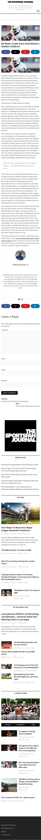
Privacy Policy (6, 834)
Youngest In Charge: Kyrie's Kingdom (27, 732)
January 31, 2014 (24, 756)
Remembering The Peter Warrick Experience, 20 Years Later (26, 676)
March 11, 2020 (19, 657)
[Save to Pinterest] (25, 52)
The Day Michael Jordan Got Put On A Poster (25, 643)
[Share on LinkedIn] (35, 52)
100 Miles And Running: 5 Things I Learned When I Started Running (29, 781)
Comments (20, 725)
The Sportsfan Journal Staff (9, 533)
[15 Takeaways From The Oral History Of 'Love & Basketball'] (6, 666)
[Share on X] (15, 52)
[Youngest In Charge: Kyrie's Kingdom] (9, 731)
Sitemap (4, 831)
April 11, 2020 (31, 648)
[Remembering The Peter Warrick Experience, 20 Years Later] (6, 676)
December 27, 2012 (19, 800)
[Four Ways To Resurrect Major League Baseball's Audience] (20, 513)
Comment (5, 330)
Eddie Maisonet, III (20, 648)
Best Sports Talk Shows (8, 825)
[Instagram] (22, 299)
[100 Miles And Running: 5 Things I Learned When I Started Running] (9, 779)
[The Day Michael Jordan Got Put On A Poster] (6, 645)
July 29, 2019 (30, 682)
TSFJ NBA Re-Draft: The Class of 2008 (16, 550)
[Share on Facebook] (5, 52)
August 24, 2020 (23, 566)
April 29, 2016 (23, 790)
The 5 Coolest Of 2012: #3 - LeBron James (18, 797)
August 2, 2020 (19, 598)
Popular (8, 725)
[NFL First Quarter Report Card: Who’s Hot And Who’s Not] (9, 762)
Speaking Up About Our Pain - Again (17, 715)
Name (3, 359)
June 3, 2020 (24, 718)
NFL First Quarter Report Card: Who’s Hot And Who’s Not (29, 764)
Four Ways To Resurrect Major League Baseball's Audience (16, 529)
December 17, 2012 (25, 739)
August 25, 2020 (23, 553)
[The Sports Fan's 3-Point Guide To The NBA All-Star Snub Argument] (9, 746)
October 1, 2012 (24, 773)
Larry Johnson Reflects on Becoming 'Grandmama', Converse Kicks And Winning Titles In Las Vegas (19, 617)
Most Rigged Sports (7, 828)
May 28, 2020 (23, 623)
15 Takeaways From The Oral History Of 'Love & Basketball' (26, 666)
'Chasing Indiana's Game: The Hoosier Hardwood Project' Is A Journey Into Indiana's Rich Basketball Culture (20, 577)
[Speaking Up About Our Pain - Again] (20, 709)
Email (3, 370)
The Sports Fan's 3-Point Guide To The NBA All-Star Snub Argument (29, 748)
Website (4, 380)
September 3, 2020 (24, 533)
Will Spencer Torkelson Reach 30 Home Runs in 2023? (19, 465)
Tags (33, 725)
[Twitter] (19, 299)
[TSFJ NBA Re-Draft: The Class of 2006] (6, 592)
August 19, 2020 (23, 582)
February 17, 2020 (32, 670)
